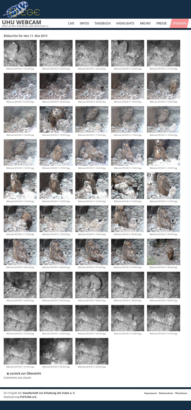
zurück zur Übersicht (25, 373)
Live (71, 23)
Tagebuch (103, 23)
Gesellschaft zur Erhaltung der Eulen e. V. (49, 393)
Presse (161, 23)
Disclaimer (181, 393)
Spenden (179, 23)
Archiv (145, 23)
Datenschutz (166, 393)
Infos (84, 23)
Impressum (150, 393)
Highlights (125, 23)
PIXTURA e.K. (28, 397)
